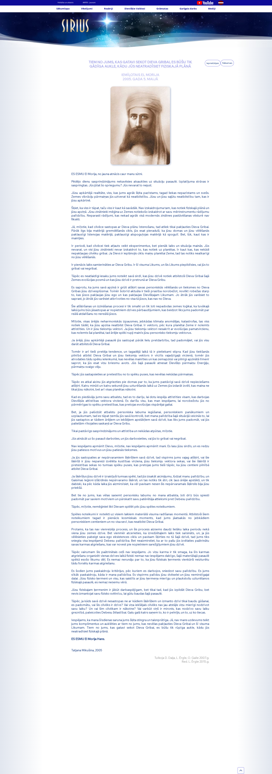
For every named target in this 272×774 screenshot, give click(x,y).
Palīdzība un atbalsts (66, 3)
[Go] (241, 770)
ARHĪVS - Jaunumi (89, 3)
